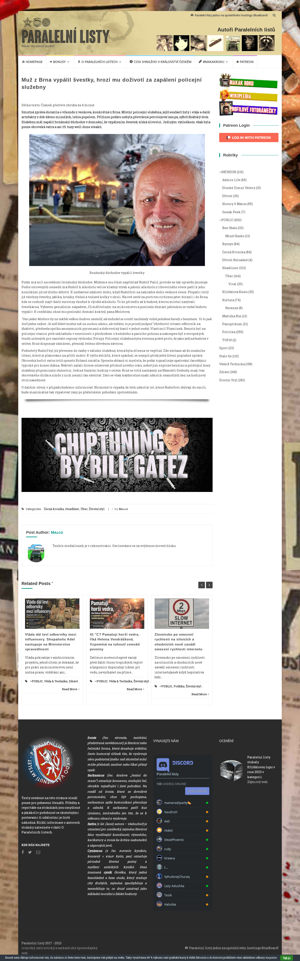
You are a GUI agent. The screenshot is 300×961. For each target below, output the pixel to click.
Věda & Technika (55, 681)
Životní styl (96, 509)
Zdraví (73, 681)
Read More (69, 689)
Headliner (72, 509)
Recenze (231, 308)
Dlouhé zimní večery (238, 188)
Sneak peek (231, 212)
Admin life (231, 180)
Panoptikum (232, 324)
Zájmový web (257, 782)
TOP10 (227, 340)
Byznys (227, 244)
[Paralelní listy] (66, 35)
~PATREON (227, 172)
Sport (223, 348)
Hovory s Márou (234, 204)
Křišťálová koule (235, 292)
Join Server (197, 791)
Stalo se (225, 356)
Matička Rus (231, 316)
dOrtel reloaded (235, 260)
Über (84, 509)
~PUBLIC (36, 681)
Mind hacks (234, 236)
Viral (232, 284)
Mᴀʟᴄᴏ (123, 509)
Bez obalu (229, 228)
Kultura (228, 300)
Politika (179, 686)
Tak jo (286, 958)
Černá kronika (54, 509)
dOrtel (227, 196)
